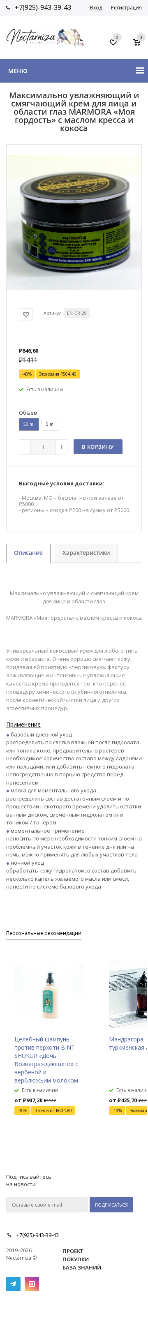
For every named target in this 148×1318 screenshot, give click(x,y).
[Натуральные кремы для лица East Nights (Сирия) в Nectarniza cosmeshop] (74, 287)
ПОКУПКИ (75, 1259)
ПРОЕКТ (72, 1251)
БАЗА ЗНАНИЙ (81, 1267)
